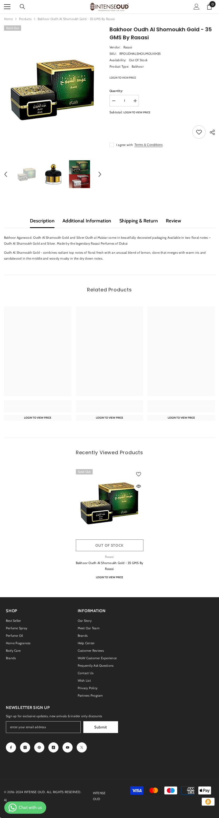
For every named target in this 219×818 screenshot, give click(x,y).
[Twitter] (82, 747)
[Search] (22, 6)
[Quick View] (138, 486)
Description (42, 221)
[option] (52, 89)
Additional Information (86, 221)
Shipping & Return (138, 221)
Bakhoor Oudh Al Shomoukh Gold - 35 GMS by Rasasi (109, 566)
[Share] (210, 132)
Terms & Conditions (148, 145)
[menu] (7, 6)
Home (8, 19)
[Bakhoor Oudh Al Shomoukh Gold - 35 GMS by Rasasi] (109, 503)
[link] (38, 409)
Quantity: (116, 91)
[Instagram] (25, 747)
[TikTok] (53, 747)
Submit (100, 727)
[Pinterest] (39, 747)
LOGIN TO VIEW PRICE (123, 77)
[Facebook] (11, 747)
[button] (6, 174)
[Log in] (197, 7)
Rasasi (127, 47)
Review (173, 221)
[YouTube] (67, 747)
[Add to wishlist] (199, 132)
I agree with (124, 145)
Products (25, 19)
